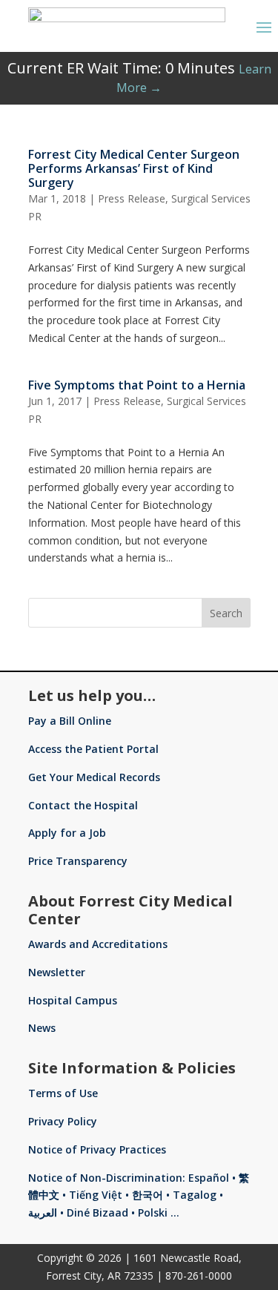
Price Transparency (78, 861)
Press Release (131, 198)
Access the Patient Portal (93, 749)
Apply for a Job (67, 833)
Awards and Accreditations (98, 944)
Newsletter (56, 972)
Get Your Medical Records (94, 777)
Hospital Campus (72, 1000)
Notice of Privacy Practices (97, 1149)
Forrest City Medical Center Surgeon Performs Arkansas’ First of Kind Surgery (133, 168)
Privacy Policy (62, 1121)
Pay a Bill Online (69, 721)
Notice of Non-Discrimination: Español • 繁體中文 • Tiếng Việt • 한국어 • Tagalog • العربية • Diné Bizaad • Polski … (138, 1195)
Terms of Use (63, 1093)
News (42, 1028)
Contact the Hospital (83, 805)
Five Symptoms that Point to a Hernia (136, 385)
